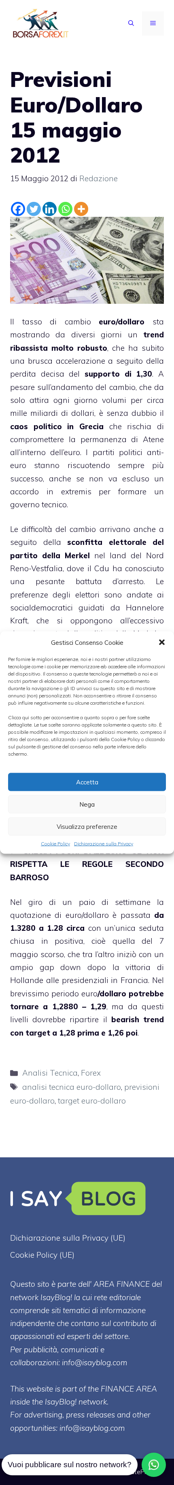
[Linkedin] (49, 209)
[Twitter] (34, 209)
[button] (162, 642)
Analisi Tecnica (50, 1073)
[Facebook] (18, 209)
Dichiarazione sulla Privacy (103, 844)
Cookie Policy (55, 844)
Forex (91, 1073)
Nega (87, 804)
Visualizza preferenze (87, 826)
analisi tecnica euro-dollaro (71, 1087)
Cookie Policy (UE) (42, 1255)
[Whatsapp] (65, 209)
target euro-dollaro (92, 1101)
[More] (81, 209)
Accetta (87, 782)
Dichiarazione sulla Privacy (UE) (67, 1238)
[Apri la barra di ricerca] (131, 23)
